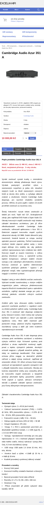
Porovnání (18, 153)
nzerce (27, 9)
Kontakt (5, 9)
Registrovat (20, 21)
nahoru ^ (41, 502)
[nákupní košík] (5, 21)
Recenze (29, 153)
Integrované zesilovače (26, 46)
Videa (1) (29, 149)
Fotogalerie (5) (18, 149)
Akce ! (16, 9)
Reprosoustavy (9, 36)
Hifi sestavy (7, 32)
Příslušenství (28, 36)
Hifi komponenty (29, 32)
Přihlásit (13, 21)
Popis (5, 149)
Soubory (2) (6, 153)
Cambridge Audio (29, 116)
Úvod (3, 46)
